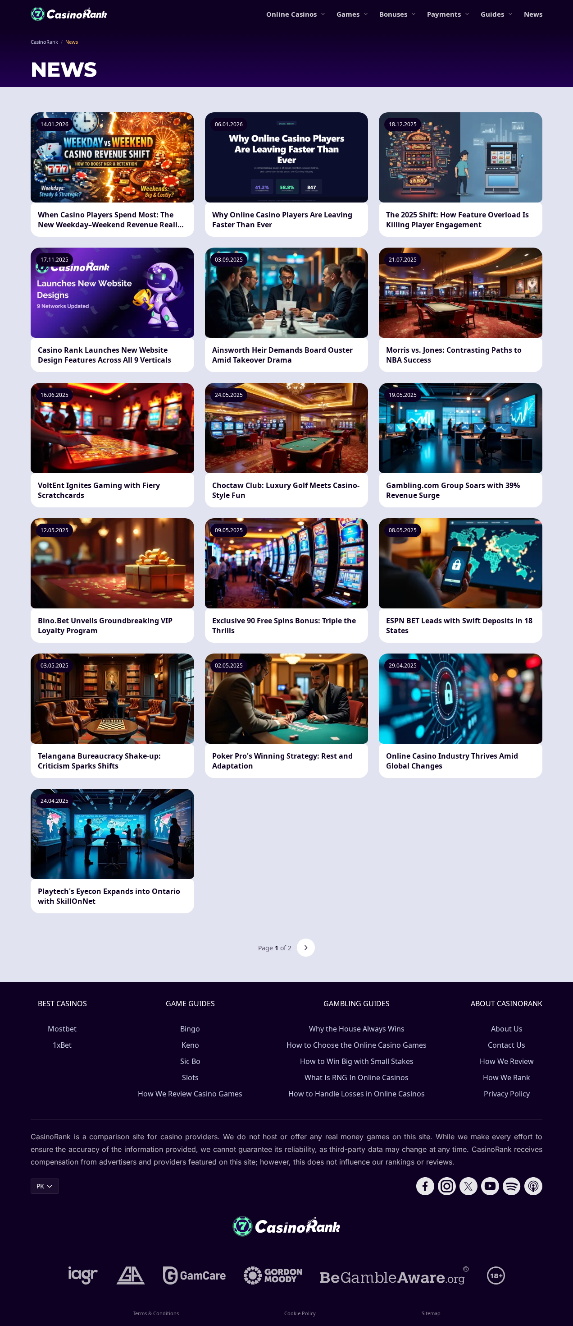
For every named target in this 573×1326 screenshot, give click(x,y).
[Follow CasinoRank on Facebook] (425, 1186)
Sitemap (431, 1313)
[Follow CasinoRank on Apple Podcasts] (533, 1186)
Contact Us (506, 1045)
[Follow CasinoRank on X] (468, 1186)
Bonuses (393, 13)
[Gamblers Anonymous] (130, 1275)
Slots (190, 1077)
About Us (507, 1029)
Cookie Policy (300, 1313)
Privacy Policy (507, 1094)
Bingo (190, 1029)
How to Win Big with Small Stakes (357, 1061)
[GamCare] (194, 1275)
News (533, 13)
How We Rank (506, 1077)
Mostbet (62, 1029)
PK (40, 1186)
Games (348, 13)
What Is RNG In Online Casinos (357, 1077)
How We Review (507, 1061)
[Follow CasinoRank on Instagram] (447, 1186)
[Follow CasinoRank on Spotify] (512, 1186)
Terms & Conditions (156, 1313)
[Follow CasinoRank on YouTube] (490, 1186)
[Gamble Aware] (394, 1275)
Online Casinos (291, 13)
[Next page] (306, 948)
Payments (444, 13)
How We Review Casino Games (190, 1094)
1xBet (62, 1045)
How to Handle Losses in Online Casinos (356, 1094)
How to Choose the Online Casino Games (356, 1045)
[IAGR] (83, 1275)
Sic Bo (190, 1061)
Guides (492, 13)
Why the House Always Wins (357, 1029)
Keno (190, 1045)
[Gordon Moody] (273, 1275)
